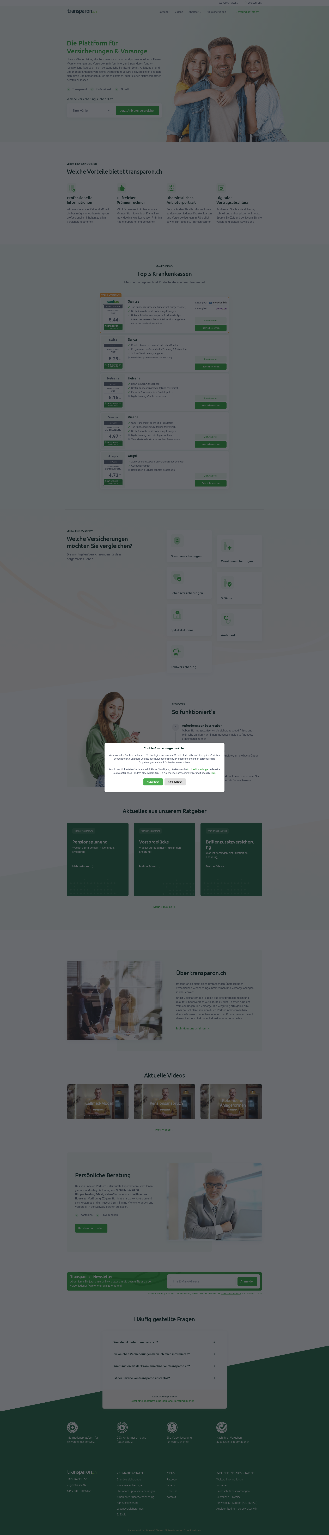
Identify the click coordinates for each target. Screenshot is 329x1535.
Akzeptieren (153, 781)
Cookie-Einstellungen (198, 769)
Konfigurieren (175, 781)
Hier (213, 773)
